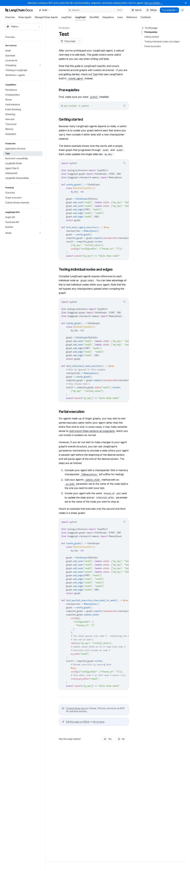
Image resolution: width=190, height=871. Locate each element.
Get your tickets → (153, 3)
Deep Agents (24, 17)
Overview (10, 17)
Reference (131, 17)
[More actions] (79, 41)
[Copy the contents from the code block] (124, 106)
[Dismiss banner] (186, 3)
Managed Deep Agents (46, 17)
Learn (120, 17)
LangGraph (80, 17)
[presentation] (94, 209)
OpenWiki (94, 17)
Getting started (151, 36)
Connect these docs (76, 708)
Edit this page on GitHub (78, 721)
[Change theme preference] (182, 10)
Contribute (146, 17)
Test (95, 74)
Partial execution (152, 46)
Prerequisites (150, 32)
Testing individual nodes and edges (162, 41)
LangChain (66, 17)
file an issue (98, 721)
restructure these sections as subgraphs (92, 430)
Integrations (108, 17)
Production (64, 28)
